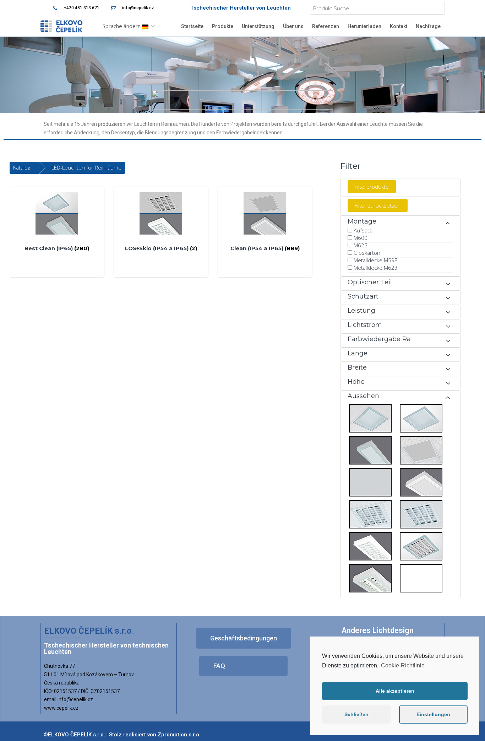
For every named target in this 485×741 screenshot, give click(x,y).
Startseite (192, 26)
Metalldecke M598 (376, 260)
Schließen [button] (356, 714)
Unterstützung (258, 26)
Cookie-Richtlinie (403, 665)
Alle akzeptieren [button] (395, 691)
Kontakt (398, 26)
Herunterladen (364, 26)
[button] (243, 638)
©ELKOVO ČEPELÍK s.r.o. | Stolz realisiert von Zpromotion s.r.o (121, 734)
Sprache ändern (122, 25)
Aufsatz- (364, 230)
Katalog (21, 167)
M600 (360, 237)
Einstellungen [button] (433, 714)
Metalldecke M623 (376, 267)
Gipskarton (367, 252)
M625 (360, 245)
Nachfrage (428, 26)
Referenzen (325, 26)
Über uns (293, 26)
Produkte (222, 26)
